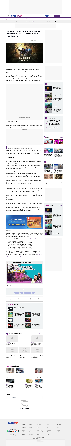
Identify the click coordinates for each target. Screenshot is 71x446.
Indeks (63, 18)
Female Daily (59, 430)
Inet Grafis (54, 21)
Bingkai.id (38, 434)
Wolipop (30, 428)
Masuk (62, 15)
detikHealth (30, 427)
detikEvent (38, 428)
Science (37, 18)
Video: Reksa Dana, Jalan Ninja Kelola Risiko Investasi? (21, 262)
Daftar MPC (57, 15)
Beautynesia (59, 428)
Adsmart (38, 427)
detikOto (23, 434)
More (40, 333)
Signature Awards (39, 430)
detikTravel (30, 424)
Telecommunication (44, 18)
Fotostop (49, 21)
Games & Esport (23, 18)
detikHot (23, 430)
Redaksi (48, 424)
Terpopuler (18, 21)
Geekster (39, 21)
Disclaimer (48, 434)
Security (44, 21)
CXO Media (58, 431)
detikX (30, 430)
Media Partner (49, 430)
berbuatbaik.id (39, 424)
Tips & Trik (52, 18)
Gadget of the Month (26, 21)
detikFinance (24, 427)
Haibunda (58, 427)
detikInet (23, 428)
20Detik (30, 431)
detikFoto (30, 433)
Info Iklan (48, 431)
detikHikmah (31, 434)
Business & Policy (31, 18)
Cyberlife (13, 18)
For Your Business (39, 438)
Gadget (17, 18)
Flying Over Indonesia (40, 437)
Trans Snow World (40, 431)
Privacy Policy (49, 433)
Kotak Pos (48, 428)
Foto (56, 18)
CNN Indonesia (59, 424)
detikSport (23, 431)
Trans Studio (39, 433)
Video (59, 18)
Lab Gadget (34, 21)
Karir (47, 427)
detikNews (23, 424)
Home (9, 18)
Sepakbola (23, 433)
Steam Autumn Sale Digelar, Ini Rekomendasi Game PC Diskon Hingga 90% (21, 148)
